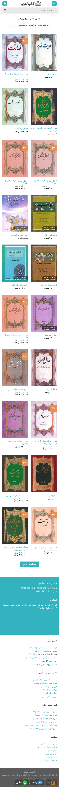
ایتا (48, 782)
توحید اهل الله (51, 235)
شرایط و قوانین (30, 783)
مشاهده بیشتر (29, 564)
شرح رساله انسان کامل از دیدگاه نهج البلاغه (46, 442)
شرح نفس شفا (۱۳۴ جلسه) (46, 715)
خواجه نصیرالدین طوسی (47, 747)
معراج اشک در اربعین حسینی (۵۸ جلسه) (41, 725)
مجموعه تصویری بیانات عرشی (45, 680)
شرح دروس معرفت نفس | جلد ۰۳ (16, 181)
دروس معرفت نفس (49, 686)
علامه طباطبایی (51, 754)
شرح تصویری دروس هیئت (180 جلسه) (42, 712)
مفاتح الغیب (52, 496)
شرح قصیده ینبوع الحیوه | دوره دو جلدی (44, 129)
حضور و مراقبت (21, 128)
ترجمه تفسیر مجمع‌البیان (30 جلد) (43, 648)
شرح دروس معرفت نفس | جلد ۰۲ (16, 336)
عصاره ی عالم (51, 335)
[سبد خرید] (4, 3)
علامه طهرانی (51, 757)
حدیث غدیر (52, 74)
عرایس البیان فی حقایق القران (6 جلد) (41, 658)
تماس (19, 782)
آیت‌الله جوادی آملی (49, 761)
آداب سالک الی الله (20, 285)
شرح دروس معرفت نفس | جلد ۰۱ (45, 181)
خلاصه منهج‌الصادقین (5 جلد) (46, 664)
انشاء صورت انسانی (19, 235)
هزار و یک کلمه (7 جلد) (48, 690)
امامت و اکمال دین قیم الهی (45, 548)
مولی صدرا (52, 750)
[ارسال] (5, 10)
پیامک (34, 782)
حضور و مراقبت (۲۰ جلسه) (46, 722)
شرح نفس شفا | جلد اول (17, 389)
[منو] (54, 3)
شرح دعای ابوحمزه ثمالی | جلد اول (17, 442)
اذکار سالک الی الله (49, 285)
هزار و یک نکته (51, 693)
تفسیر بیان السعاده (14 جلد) (46, 651)
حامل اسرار (52, 389)
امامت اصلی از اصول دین (17, 496)
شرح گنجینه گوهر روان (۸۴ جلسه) (43, 729)
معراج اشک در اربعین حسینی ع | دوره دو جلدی (15, 548)
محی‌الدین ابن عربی (49, 744)
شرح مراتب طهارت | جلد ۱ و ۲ (15, 75)
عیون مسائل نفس (49, 696)
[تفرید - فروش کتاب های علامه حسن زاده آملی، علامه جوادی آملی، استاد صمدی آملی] (31, 3)
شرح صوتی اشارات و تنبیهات (45, 683)
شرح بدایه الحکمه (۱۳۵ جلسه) (45, 718)
